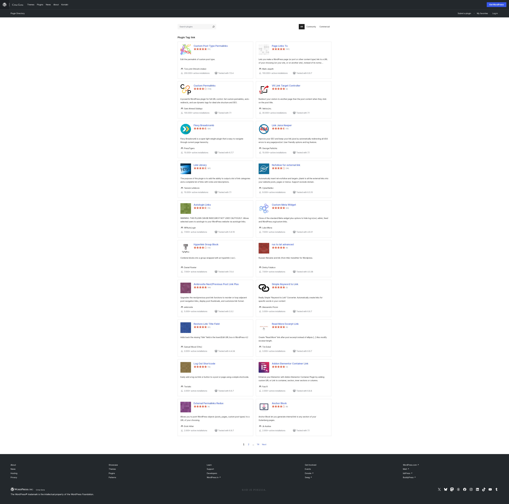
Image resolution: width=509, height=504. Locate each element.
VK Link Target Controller (286, 85)
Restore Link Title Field (207, 323)
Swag (308, 477)
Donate (309, 473)
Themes (112, 469)
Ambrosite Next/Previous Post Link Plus (216, 284)
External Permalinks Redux (208, 403)
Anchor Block (279, 403)
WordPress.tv (214, 477)
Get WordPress (496, 4)
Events (308, 469)
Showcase (113, 465)
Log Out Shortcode (204, 363)
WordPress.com (411, 465)
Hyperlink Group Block (206, 244)
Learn (209, 465)
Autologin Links (202, 204)
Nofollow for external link (286, 165)
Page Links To (280, 45)
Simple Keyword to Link (285, 284)
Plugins (112, 473)
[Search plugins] (213, 26)
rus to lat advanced (283, 244)
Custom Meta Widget (284, 204)
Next (264, 444)
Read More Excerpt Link (285, 323)
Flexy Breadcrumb (204, 125)
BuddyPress (409, 477)
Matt (406, 469)
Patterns (112, 477)
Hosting (14, 473)
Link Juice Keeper (282, 125)
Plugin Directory (18, 13)
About (13, 465)
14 (258, 444)
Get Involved (310, 465)
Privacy (14, 477)
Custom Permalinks (205, 85)
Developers (212, 473)
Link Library (200, 165)
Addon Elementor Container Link (290, 363)
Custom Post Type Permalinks (211, 45)
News (13, 469)
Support (210, 469)
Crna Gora (40, 490)
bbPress (408, 473)
